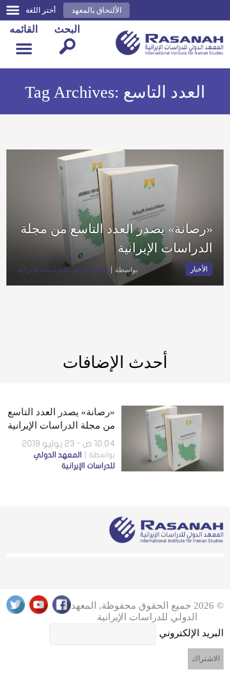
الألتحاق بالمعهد (96, 10)
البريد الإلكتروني (191, 633)
